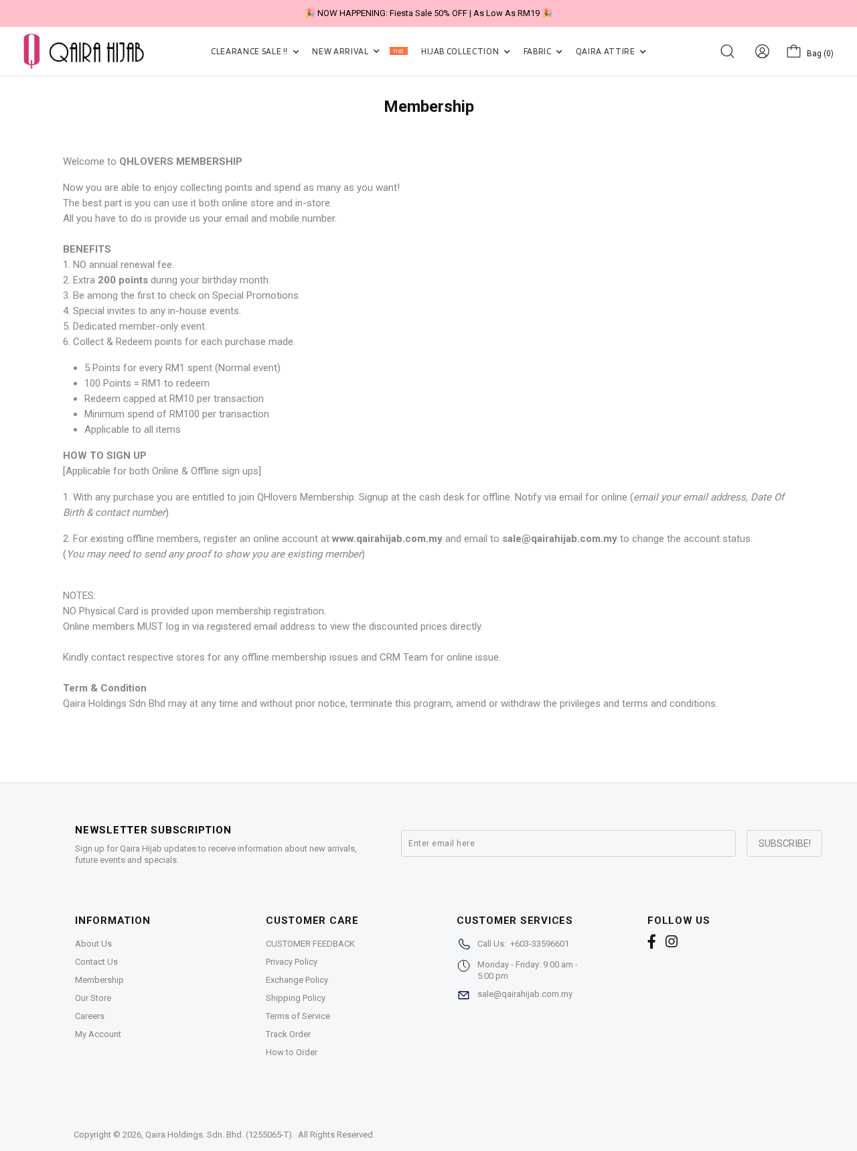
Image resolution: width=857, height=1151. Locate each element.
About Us (93, 944)
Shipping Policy (295, 998)
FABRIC (539, 51)
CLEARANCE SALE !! (250, 51)
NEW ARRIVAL (358, 51)
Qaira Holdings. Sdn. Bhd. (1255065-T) (218, 1135)
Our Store (93, 998)
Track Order (288, 1034)
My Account (98, 1034)
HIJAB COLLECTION (461, 51)
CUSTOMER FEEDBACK (310, 944)
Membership (99, 980)
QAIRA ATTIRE (606, 51)
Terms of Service (298, 1016)
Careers (89, 1016)
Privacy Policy (291, 962)
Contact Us (96, 962)
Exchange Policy (297, 980)
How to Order (291, 1052)
